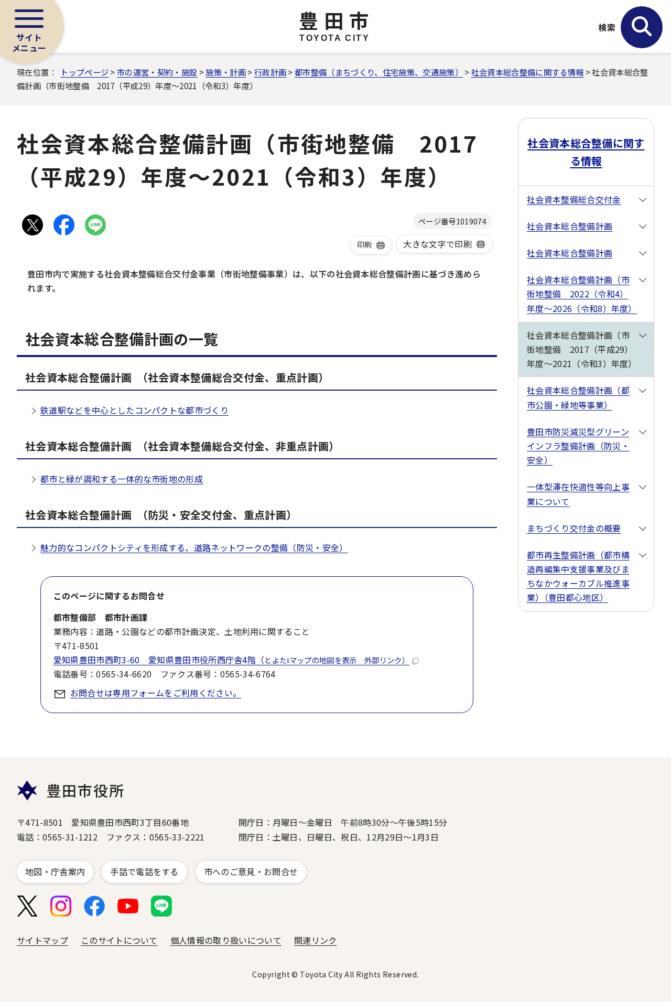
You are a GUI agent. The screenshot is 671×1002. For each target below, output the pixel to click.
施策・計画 (225, 72)
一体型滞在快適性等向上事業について (578, 493)
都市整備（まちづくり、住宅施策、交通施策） (379, 72)
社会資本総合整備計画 (569, 226)
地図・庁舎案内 (55, 871)
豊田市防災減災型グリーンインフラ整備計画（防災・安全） (578, 445)
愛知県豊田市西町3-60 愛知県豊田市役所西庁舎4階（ (231, 659)
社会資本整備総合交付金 (574, 199)
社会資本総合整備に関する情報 (527, 72)
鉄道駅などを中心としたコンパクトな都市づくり (134, 410)
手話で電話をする (144, 871)
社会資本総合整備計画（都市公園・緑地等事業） (578, 397)
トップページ (84, 72)
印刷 (364, 244)
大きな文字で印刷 (437, 244)
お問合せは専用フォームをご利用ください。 (155, 692)
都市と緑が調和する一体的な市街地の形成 (121, 478)
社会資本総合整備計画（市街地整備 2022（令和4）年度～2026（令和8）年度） (582, 293)
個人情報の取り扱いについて (226, 940)
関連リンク (315, 940)
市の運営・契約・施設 (157, 72)
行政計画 (270, 72)
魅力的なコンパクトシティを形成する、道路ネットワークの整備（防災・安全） (194, 547)
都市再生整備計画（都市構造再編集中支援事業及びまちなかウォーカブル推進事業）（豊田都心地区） (578, 576)
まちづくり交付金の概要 (574, 528)
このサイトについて (119, 940)
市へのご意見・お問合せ (251, 871)
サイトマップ (42, 940)
